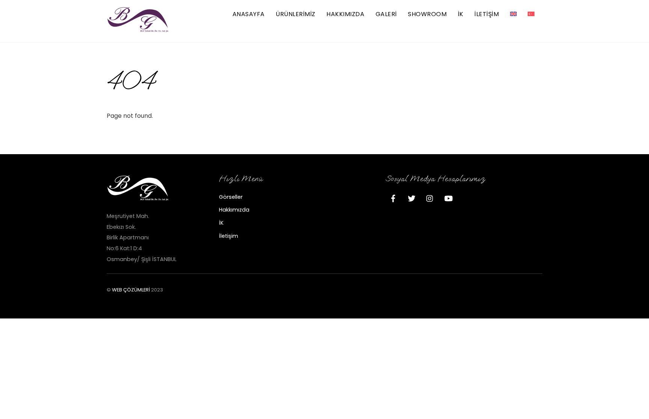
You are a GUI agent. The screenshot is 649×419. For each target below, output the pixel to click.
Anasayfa (248, 14)
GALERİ (386, 14)
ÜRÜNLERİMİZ (295, 14)
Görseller (231, 197)
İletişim (228, 236)
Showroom (427, 14)
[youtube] (448, 197)
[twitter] (411, 197)
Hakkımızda (345, 14)
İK (460, 14)
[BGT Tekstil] (139, 29)
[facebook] (393, 197)
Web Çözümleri (131, 289)
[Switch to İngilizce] (513, 14)
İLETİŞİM (486, 14)
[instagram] (430, 197)
